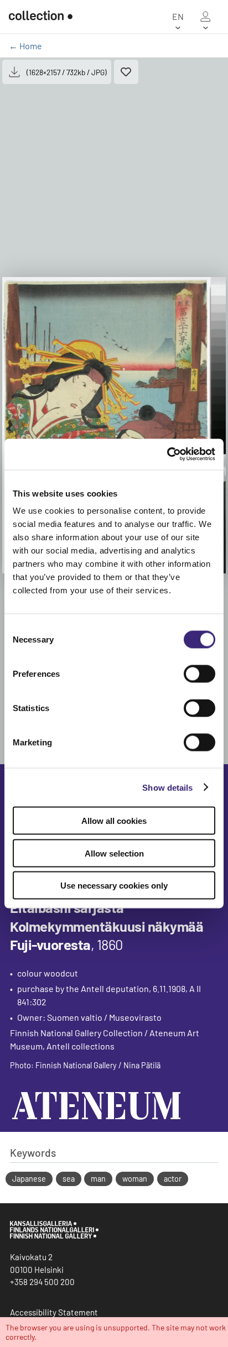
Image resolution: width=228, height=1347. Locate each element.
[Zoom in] (114, 425)
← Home (25, 45)
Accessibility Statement (54, 1312)
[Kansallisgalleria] (54, 1236)
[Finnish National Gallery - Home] (40, 17)
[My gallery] (205, 16)
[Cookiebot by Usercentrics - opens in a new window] (166, 454)
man (98, 1178)
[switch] (199, 674)
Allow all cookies (114, 821)
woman (134, 1178)
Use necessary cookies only (114, 885)
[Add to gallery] (126, 72)
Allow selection (114, 853)
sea (69, 1178)
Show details (167, 787)
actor (173, 1178)
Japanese (29, 1178)
